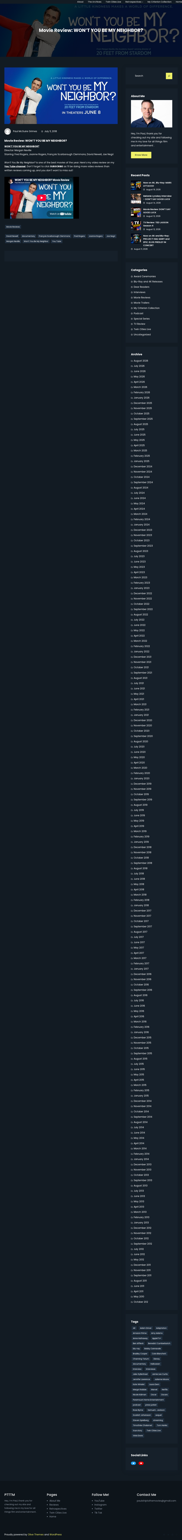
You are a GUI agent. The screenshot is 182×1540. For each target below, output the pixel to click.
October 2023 (141, 540)
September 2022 (143, 609)
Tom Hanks (162, 1425)
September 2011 (142, 1275)
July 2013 (139, 1190)
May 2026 (139, 376)
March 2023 (140, 577)
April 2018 (139, 889)
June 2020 (140, 752)
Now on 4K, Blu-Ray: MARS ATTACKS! (157, 184)
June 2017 (139, 942)
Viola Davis (138, 1435)
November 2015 (142, 1042)
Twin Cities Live (142, 329)
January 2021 (141, 715)
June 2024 (140, 498)
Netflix (165, 1389)
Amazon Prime (140, 1333)
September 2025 (143, 418)
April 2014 (139, 1143)
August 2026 (141, 360)
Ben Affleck (138, 1343)
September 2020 (143, 736)
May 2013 (139, 1201)
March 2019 (140, 831)
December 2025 (143, 403)
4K (134, 1328)
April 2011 (138, 1291)
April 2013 (139, 1206)
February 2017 (141, 963)
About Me (54, 1500)
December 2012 (142, 1228)
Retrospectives (57, 1508)
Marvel (154, 1389)
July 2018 (139, 873)
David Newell (12, 236)
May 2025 (139, 440)
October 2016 (141, 984)
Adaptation (161, 1328)
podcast (137, 1405)
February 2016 (141, 1027)
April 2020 (139, 762)
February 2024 (142, 519)
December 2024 (143, 466)
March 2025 (140, 450)
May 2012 (139, 1259)
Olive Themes (36, 1534)
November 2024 (143, 471)
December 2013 (142, 1164)
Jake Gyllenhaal (140, 1374)
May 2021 (139, 693)
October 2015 (141, 1048)
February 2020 (142, 773)
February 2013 (141, 1217)
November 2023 (143, 535)
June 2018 (139, 878)
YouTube (99, 1500)
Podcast (138, 313)
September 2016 (143, 990)
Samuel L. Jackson (156, 1410)
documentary (28, 236)
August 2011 (140, 1280)
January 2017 (141, 968)
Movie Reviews (13, 226)
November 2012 (142, 1233)
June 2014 (139, 1132)
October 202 (141, 1301)
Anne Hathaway (140, 1338)
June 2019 (139, 815)
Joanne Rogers (96, 236)
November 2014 (142, 1106)
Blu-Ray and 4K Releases (148, 281)
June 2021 (139, 688)
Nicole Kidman (139, 1394)
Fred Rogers (79, 236)
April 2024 (139, 508)
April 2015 (139, 1079)
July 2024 (139, 492)
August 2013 (140, 1185)
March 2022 (140, 640)
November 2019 (142, 789)
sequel (158, 1415)
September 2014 (143, 1116)
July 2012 (139, 1249)
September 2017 (143, 926)
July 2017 (139, 937)
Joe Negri (111, 236)
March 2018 (140, 894)
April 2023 (139, 572)
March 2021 (140, 704)
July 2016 (139, 1000)
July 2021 (139, 683)
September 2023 (143, 545)
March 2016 (140, 1021)
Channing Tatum (141, 1358)
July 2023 (139, 556)
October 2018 (141, 857)
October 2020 (141, 730)
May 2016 (139, 1011)
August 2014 (141, 1122)
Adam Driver (145, 1328)
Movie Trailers (141, 302)
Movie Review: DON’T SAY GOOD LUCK (156, 211)
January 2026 (141, 397)
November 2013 (142, 1169)
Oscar (153, 1394)
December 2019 (142, 783)
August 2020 (141, 741)
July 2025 (139, 429)
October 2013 (141, 1175)
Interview (137, 1369)
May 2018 (139, 884)
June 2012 (139, 1254)
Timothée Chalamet (142, 1425)
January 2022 (141, 651)
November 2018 (142, 852)
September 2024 (143, 482)
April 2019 (139, 826)
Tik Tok (98, 1512)
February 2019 (141, 836)
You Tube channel (14, 166)
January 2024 (142, 524)
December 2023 (143, 530)
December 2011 (142, 1265)
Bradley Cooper (140, 1353)
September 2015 (143, 1053)
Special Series (142, 318)
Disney (157, 1358)
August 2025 (141, 424)
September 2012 (143, 1243)
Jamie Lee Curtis (160, 1374)
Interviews (139, 292)
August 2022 (141, 614)
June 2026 (140, 371)
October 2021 (141, 667)
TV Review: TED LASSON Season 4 (155, 224)
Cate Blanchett (159, 1353)
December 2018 (142, 847)
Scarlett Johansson (142, 1415)
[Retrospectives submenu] (142, 2)
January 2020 (141, 778)
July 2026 (139, 366)
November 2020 (143, 725)
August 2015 (140, 1058)
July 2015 (139, 1064)
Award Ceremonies (145, 276)
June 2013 (139, 1196)
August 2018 (140, 868)
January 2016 (141, 1032)
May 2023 (139, 567)
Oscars (164, 1394)
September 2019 (143, 799)
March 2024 (140, 514)
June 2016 (139, 1005)
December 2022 (143, 593)
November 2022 (143, 598)
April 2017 (139, 953)
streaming (158, 1420)
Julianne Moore (162, 1379)
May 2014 (139, 1138)
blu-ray (136, 1348)
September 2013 (143, 1180)
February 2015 (141, 1090)
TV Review (139, 324)
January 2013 (141, 1222)
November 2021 (142, 662)
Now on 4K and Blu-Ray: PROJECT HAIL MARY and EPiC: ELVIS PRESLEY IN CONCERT (156, 240)
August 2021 (140, 678)
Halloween (155, 1364)
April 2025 (139, 445)
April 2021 (139, 699)
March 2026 (140, 387)
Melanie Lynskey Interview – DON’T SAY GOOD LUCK (157, 197)
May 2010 (139, 1296)
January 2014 (141, 1159)
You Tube (56, 241)
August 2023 (141, 551)
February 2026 (142, 392)
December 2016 (142, 974)
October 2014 (141, 1111)
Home (52, 1516)
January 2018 (141, 905)
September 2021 (143, 672)
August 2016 (140, 995)
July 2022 (139, 619)
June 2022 (139, 625)
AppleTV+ (156, 1338)
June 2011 (139, 1286)
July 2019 (139, 810)
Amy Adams (157, 1333)
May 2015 (139, 1074)
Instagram (100, 1504)
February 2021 (141, 709)
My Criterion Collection (147, 308)
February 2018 (141, 900)
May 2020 (139, 757)
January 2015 (141, 1095)
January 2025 (141, 461)
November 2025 (143, 408)
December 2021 (142, 656)
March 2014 (140, 1148)
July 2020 (139, 746)
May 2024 (139, 503)
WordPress (56, 1534)
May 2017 (139, 947)
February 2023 (142, 582)
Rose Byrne (138, 1410)
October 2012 (141, 1238)
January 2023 (141, 588)
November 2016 (142, 979)
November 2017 (142, 915)
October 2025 (141, 413)
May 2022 (139, 630)
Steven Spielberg (141, 1420)
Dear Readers (141, 287)
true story (137, 1430)
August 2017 (140, 931)
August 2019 (140, 805)
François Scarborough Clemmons (54, 236)
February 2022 (142, 646)
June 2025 (139, 434)
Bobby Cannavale (152, 1348)
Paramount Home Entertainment (148, 1399)
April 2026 (139, 382)
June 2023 (140, 561)
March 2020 (140, 767)
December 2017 (142, 910)
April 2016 (139, 1016)
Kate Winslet (139, 1384)
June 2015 (139, 1069)
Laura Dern (154, 1384)
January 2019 (141, 841)
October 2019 (141, 794)
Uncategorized (142, 334)
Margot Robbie (139, 1389)
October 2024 (142, 477)
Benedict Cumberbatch (159, 1343)
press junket (151, 1405)
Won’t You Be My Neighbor (36, 241)
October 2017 (141, 921)
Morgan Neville (13, 241)
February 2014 (141, 1153)
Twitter (98, 1508)
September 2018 (143, 863)
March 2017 (140, 958)
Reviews (54, 1504)
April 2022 (139, 635)
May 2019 (139, 820)
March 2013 (140, 1212)
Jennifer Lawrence (141, 1379)
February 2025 (142, 455)
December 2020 (143, 720)
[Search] (169, 76)
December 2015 (142, 1037)
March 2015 (140, 1085)
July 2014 (139, 1127)
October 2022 (141, 604)
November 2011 (142, 1270)
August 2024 (141, 487)
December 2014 (143, 1101)
